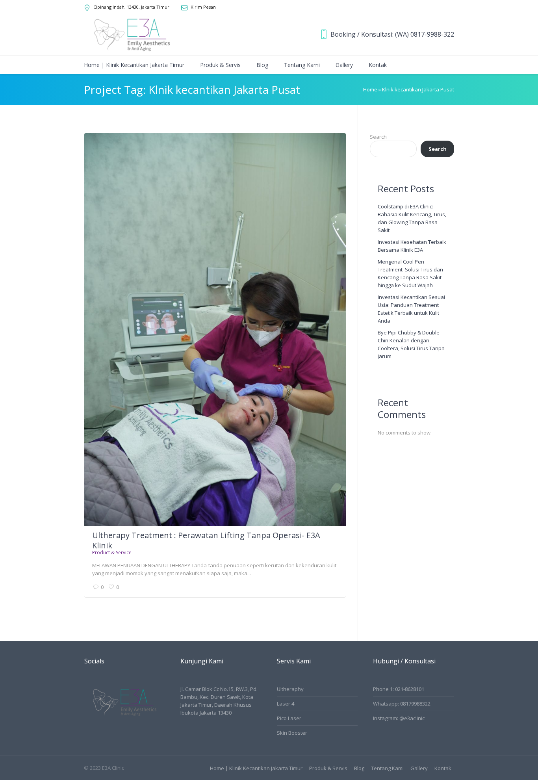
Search (378, 136)
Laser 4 (285, 703)
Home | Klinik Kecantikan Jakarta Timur (256, 768)
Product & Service (112, 552)
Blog (359, 768)
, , (131, 7)
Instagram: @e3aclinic (399, 718)
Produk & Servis (328, 768)
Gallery (419, 768)
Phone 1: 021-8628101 (398, 689)
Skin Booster (292, 732)
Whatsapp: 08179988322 (401, 703)
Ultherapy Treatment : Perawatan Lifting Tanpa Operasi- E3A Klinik (206, 540)
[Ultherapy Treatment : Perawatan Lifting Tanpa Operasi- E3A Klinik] (215, 329)
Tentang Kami (387, 768)
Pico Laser (289, 718)
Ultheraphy (290, 689)
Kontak (442, 768)
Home (370, 89)
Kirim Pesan (203, 7)
